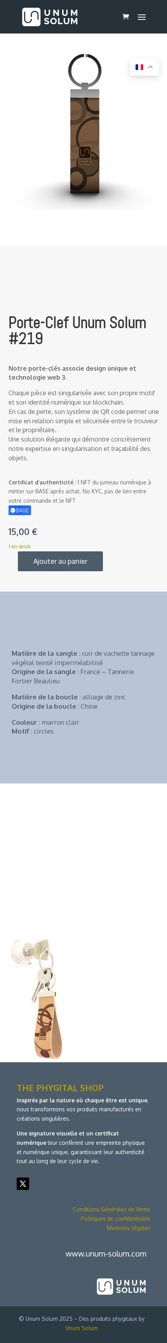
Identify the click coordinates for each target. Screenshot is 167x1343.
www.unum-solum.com (106, 1253)
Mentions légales (128, 1228)
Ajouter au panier (60, 561)
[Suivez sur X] (23, 1184)
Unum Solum (82, 1328)
